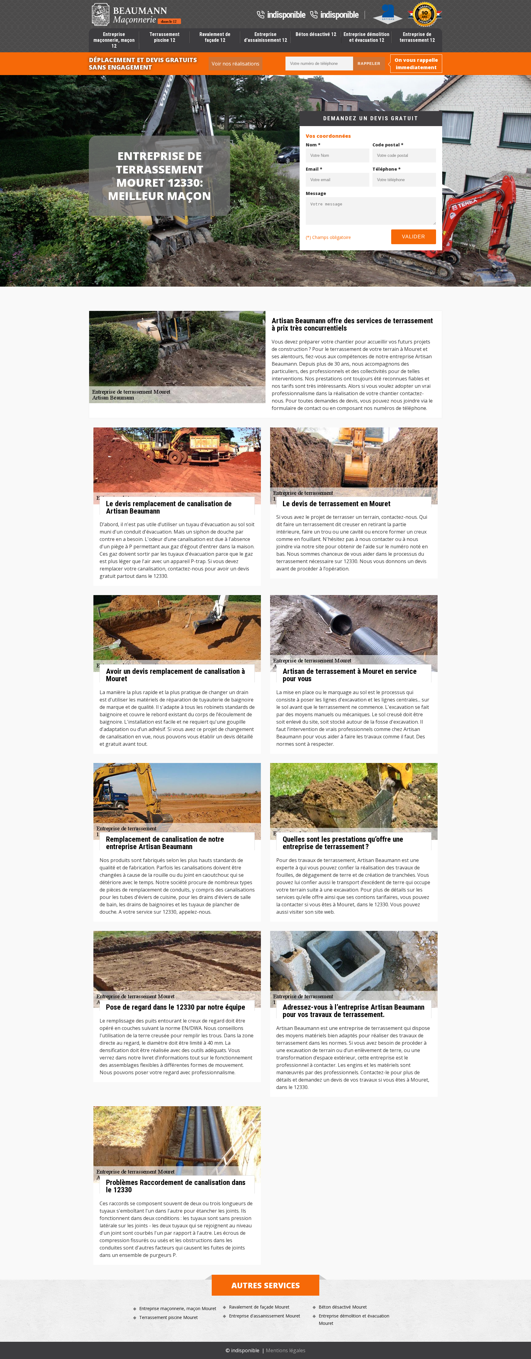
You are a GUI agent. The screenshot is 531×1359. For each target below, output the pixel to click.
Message (316, 193)
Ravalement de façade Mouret (259, 1307)
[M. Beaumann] (136, 14)
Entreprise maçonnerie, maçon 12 (114, 40)
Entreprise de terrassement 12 (417, 37)
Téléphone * (386, 169)
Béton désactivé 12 (316, 34)
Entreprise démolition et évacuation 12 (366, 37)
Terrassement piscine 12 (164, 37)
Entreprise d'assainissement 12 (265, 37)
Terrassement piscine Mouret (168, 1317)
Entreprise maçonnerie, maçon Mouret (177, 1308)
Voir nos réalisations (235, 63)
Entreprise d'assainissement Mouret (264, 1316)
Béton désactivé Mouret (343, 1307)
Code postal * (387, 145)
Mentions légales (285, 1350)
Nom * (313, 145)
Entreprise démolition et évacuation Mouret (354, 1319)
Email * (314, 169)
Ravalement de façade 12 (214, 37)
